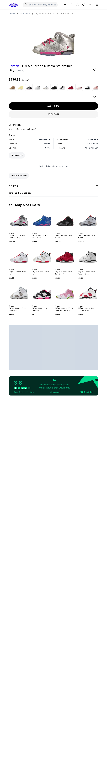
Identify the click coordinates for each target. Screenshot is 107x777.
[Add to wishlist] (95, 69)
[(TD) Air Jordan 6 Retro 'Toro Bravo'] (70, 87)
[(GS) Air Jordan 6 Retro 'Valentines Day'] (19, 219)
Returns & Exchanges (20, 193)
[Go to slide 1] (16, 267)
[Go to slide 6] (21, 267)
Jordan (12, 14)
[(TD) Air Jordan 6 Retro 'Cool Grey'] (19, 292)
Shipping (13, 185)
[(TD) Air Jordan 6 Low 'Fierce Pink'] (29, 87)
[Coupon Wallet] (71, 4)
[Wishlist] (84, 5)
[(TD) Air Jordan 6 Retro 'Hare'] (42, 255)
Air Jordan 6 (24, 14)
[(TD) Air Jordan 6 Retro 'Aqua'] (54, 87)
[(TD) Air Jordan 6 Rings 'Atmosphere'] (95, 87)
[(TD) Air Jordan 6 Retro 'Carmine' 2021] (88, 292)
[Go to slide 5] (20, 267)
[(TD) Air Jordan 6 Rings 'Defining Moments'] (87, 87)
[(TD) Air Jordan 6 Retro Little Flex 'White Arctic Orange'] (62, 87)
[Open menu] (96, 5)
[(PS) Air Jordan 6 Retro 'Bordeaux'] (65, 219)
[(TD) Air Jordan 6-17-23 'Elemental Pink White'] (65, 292)
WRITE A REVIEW (19, 175)
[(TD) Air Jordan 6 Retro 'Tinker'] (45, 87)
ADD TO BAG (53, 106)
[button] (38, 205)
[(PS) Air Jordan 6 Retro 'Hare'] (19, 255)
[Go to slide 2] (17, 267)
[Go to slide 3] (18, 267)
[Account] (77, 4)
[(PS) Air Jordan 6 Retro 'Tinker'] (88, 219)
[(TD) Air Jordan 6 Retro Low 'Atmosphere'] (79, 87)
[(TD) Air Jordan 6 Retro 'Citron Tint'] (20, 87)
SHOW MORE (17, 155)
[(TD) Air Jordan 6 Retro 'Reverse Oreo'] (37, 87)
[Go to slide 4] (19, 267)
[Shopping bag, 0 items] (90, 5)
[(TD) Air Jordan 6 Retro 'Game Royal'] (42, 219)
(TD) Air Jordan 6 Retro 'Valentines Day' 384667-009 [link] (55, 14)
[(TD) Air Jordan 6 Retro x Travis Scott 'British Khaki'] (12, 87)
